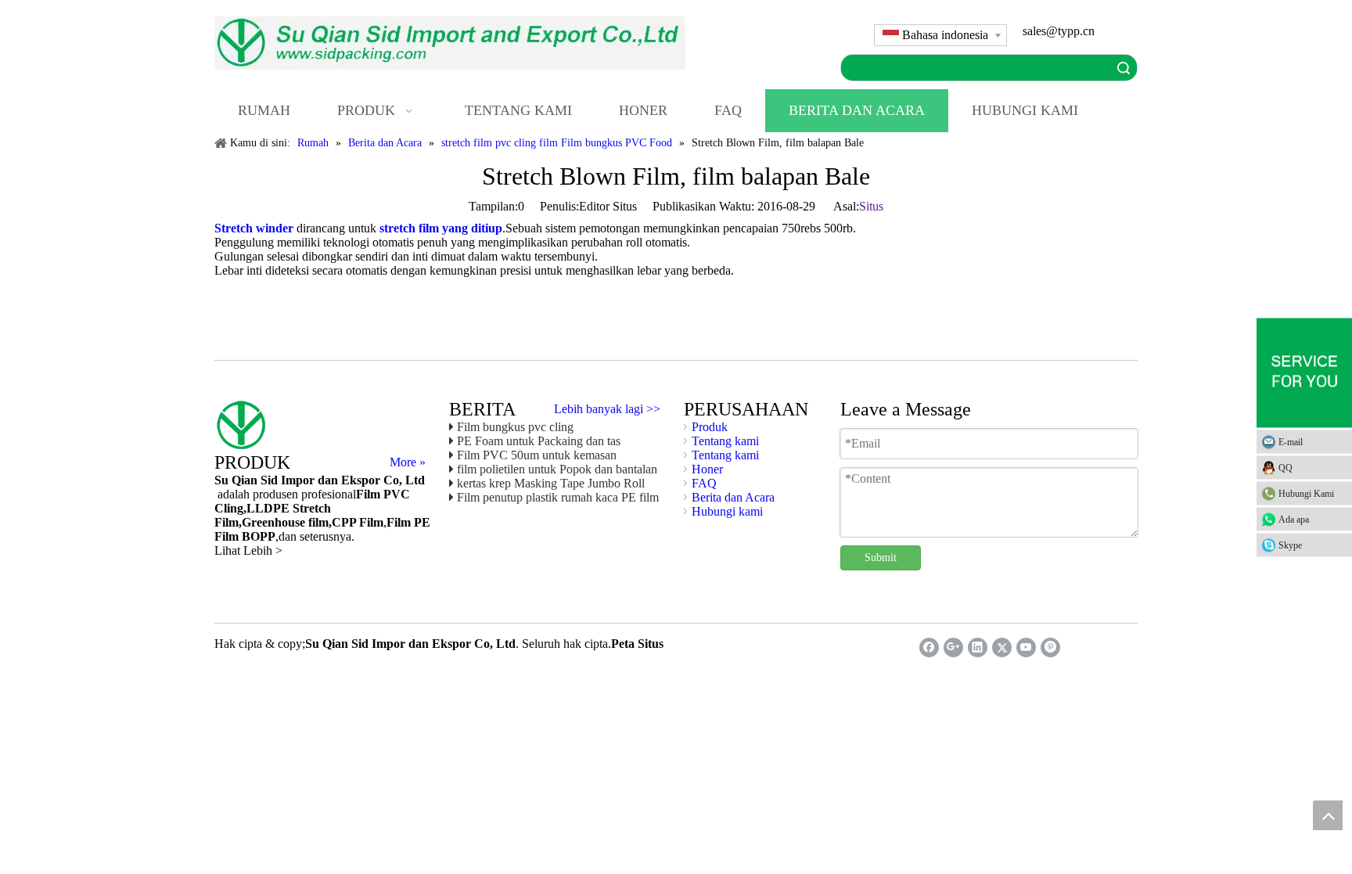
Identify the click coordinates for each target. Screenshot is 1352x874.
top (1328, 815)
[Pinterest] (1050, 647)
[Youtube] (1026, 647)
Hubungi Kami (1306, 492)
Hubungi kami (727, 511)
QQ (1285, 467)
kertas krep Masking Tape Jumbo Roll (551, 483)
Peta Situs (637, 643)
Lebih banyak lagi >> (607, 409)
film (317, 522)
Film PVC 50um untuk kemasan (537, 455)
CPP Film (357, 522)
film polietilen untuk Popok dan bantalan (557, 469)
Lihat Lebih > (248, 550)
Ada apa (1293, 518)
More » (408, 462)
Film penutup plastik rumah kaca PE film (558, 497)
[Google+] (953, 647)
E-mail (1290, 441)
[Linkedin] (977, 647)
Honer (707, 469)
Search (1123, 68)
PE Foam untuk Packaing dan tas (538, 441)
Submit (881, 557)
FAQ (704, 483)
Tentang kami (725, 441)
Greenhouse (273, 522)
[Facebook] (929, 647)
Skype (1290, 544)
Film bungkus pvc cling (515, 426)
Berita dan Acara (733, 497)
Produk (710, 426)
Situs (871, 206)
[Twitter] (1002, 647)
